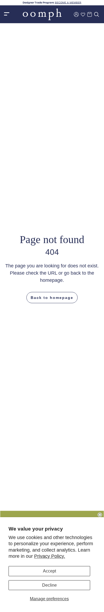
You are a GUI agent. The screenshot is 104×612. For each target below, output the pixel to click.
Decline (49, 585)
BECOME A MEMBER (68, 2)
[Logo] (42, 14)
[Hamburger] (6, 14)
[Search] (96, 14)
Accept (49, 571)
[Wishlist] (83, 14)
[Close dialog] (100, 514)
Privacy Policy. (49, 556)
